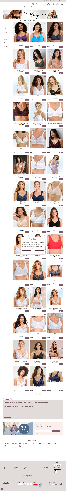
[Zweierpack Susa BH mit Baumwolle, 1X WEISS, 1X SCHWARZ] (39, 177)
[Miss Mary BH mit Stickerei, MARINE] (39, 45)
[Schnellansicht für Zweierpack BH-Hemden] (27, 100)
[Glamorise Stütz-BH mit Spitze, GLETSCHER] (21, 336)
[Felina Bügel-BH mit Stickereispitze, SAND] (53, 230)
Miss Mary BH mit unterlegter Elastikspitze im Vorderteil (55, 308)
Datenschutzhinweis (37, 433)
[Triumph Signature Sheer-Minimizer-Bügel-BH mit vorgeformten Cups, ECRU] (19, 230)
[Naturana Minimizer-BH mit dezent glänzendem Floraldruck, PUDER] (21, 124)
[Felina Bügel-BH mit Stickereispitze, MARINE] (53, 98)
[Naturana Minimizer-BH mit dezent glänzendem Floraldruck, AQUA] (19, 124)
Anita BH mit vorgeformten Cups (38, 361)
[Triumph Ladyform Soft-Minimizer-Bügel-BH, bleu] (21, 45)
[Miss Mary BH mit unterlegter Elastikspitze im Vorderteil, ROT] (55, 309)
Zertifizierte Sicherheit (16, 467)
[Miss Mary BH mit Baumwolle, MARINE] (20, 203)
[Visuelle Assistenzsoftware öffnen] (60, 484)
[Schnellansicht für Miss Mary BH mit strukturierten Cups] (27, 73)
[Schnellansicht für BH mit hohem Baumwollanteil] (27, 285)
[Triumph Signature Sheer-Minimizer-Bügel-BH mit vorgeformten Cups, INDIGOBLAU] (20, 230)
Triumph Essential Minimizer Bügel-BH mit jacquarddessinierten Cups (38, 70)
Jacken (4, 467)
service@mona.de (38, 454)
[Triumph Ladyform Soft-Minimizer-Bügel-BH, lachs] (22, 45)
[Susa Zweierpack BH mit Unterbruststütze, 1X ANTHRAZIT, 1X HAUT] (53, 283)
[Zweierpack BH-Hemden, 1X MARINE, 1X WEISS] (22, 98)
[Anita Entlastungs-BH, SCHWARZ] (56, 362)
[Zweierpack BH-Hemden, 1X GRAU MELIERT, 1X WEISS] (19, 98)
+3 (23, 124)
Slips (4, 42)
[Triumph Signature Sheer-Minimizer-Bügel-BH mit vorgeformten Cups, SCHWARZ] (22, 230)
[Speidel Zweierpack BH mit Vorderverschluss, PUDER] (37, 230)
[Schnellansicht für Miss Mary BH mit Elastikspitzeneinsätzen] (44, 126)
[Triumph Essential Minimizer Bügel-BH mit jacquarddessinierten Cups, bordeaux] (37, 71)
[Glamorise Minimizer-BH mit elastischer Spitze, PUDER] (21, 256)
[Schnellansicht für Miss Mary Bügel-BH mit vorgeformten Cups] (27, 311)
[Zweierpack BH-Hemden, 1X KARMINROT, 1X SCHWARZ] (21, 98)
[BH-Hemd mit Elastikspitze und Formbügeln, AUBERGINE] (52, 177)
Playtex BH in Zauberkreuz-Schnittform (38, 149)
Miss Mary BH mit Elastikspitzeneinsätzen (38, 123)
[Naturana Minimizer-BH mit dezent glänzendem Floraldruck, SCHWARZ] (22, 124)
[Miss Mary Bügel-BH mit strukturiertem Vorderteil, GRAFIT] (21, 177)
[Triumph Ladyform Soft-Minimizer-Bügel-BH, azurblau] (20, 45)
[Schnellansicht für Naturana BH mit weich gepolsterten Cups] (27, 152)
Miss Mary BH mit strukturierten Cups (21, 70)
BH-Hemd (5, 25)
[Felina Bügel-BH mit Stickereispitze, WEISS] (56, 98)
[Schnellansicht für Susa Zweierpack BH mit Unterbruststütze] (61, 285)
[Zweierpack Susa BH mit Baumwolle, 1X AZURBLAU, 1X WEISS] (35, 177)
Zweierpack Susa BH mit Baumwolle (38, 176)
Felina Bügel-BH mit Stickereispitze (55, 229)
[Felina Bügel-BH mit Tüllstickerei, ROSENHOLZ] (53, 71)
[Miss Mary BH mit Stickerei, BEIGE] (36, 45)
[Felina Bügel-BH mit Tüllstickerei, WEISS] (56, 71)
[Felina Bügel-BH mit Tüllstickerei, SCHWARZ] (54, 71)
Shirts (4, 468)
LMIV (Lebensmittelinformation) (28, 475)
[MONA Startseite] (32, 4)
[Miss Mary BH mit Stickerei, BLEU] (37, 45)
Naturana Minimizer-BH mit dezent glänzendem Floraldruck (21, 123)
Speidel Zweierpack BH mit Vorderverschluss (38, 229)
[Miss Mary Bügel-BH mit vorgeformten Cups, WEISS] (21, 309)
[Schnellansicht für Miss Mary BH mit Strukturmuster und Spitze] (44, 205)
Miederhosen (5, 38)
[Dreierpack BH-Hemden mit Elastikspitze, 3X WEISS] (39, 309)
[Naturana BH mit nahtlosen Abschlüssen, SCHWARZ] (54, 256)
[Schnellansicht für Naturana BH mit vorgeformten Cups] (61, 205)
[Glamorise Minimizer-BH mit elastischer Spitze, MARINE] (20, 256)
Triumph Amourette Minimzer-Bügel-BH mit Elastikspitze (55, 149)
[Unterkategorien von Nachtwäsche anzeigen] (10, 39)
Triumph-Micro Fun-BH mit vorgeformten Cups (21, 387)
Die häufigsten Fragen (54, 454)
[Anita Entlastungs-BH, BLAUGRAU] (54, 45)
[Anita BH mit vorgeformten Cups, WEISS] (40, 362)
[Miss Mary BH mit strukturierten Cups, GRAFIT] (21, 71)
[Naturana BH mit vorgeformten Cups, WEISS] (55, 203)
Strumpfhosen (5, 45)
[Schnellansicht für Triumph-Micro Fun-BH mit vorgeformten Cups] (27, 390)
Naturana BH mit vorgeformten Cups (54, 202)
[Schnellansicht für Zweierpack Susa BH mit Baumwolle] (44, 179)
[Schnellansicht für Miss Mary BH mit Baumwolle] (27, 205)
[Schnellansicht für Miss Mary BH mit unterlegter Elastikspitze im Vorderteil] (61, 311)
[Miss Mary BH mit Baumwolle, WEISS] (21, 203)
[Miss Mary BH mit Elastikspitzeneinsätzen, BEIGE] (35, 124)
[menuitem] (20, 7)
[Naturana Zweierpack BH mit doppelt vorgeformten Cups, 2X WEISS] (39, 336)
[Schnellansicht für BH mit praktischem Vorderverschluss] (61, 390)
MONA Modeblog (46, 467)
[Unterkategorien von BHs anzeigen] (10, 24)
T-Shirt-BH (5, 32)
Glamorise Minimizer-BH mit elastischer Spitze (21, 255)
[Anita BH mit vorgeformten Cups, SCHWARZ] (39, 362)
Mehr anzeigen (8, 417)
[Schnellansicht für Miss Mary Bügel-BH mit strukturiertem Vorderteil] (27, 179)
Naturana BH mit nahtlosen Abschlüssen (55, 255)
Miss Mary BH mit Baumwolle (21, 202)
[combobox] (10, 4)
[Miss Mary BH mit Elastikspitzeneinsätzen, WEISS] (39, 124)
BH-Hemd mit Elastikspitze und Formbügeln (55, 176)
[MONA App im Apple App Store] (55, 469)
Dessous (5, 35)
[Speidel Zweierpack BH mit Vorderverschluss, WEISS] (38, 230)
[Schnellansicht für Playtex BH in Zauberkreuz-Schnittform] (44, 152)
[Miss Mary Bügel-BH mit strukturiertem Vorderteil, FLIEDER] (20, 177)
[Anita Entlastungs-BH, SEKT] (39, 256)
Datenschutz (25, 468)
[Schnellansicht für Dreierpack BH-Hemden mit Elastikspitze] (44, 311)
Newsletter (15, 469)
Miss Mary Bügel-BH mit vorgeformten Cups (21, 308)
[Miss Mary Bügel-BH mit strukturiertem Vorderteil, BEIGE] (19, 177)
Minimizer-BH (6, 31)
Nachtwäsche (5, 39)
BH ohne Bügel (6, 29)
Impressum (25, 467)
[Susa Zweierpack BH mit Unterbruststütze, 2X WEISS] (55, 283)
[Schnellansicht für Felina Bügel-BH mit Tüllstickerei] (61, 73)
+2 (23, 230)
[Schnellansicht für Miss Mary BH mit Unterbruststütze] (44, 100)
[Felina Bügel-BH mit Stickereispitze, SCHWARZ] (54, 98)
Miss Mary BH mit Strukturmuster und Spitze (38, 202)
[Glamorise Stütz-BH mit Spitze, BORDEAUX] (20, 336)
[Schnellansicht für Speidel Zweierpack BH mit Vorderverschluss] (44, 232)
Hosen (4, 469)
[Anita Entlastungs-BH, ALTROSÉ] (53, 45)
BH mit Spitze (6, 28)
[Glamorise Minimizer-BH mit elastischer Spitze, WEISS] (22, 256)
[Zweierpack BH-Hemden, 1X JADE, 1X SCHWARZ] (20, 98)
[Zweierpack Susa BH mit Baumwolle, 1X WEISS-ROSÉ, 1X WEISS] (40, 177)
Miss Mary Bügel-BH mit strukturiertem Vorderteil (21, 176)
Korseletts (5, 36)
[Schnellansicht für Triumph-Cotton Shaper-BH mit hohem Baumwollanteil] (61, 126)
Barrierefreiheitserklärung (27, 476)
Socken (4, 43)
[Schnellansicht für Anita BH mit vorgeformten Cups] (44, 364)
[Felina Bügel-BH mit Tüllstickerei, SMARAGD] (55, 71)
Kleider (4, 472)
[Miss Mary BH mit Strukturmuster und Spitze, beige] (35, 203)
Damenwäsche (6, 22)
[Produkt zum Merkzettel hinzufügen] (28, 23)
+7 (23, 45)
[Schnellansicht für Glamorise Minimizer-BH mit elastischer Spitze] (27, 258)
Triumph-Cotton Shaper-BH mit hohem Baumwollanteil (55, 123)
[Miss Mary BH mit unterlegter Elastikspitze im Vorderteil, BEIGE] (54, 309)
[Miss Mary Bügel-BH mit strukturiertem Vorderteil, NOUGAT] (22, 177)
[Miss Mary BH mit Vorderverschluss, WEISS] (39, 283)
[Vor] (41, 394)
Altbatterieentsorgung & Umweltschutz (27, 472)
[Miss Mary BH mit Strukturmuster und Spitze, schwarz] (39, 203)
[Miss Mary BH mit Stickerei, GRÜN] (38, 45)
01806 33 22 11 (22, 454)
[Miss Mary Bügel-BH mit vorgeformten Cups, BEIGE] (20, 309)
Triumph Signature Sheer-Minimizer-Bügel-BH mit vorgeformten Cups (21, 229)
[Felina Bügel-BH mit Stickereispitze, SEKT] (55, 98)
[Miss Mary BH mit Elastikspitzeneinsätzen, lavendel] (40, 124)
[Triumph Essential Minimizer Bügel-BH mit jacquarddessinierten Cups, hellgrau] (39, 71)
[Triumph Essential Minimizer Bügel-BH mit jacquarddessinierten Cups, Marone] (36, 71)
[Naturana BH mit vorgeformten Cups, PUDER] (54, 203)
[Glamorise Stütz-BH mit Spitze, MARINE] (22, 336)
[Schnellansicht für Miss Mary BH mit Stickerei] (44, 47)
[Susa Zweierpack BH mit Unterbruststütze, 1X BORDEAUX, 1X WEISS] (54, 283)
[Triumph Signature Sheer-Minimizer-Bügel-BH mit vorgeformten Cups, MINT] (21, 230)
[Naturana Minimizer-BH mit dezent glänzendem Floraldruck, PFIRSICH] (20, 124)
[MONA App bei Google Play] (59, 469)
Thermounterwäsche (6, 46)
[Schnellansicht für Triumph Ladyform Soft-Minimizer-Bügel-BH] (27, 47)
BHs (4, 24)
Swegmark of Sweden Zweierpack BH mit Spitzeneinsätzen (38, 387)
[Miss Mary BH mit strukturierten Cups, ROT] (22, 71)
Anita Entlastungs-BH (38, 255)
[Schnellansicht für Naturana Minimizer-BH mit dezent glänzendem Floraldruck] (27, 126)
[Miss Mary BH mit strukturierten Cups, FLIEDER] (20, 71)
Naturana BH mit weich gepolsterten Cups (21, 149)
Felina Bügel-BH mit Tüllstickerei (55, 70)
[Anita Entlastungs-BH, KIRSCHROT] (55, 45)
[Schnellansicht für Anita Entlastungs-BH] (61, 47)
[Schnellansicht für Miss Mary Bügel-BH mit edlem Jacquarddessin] (27, 364)
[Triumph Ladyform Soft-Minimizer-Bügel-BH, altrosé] (19, 45)
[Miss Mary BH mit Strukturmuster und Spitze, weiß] (40, 203)
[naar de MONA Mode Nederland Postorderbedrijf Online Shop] (8, 483)
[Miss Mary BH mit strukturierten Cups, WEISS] (23, 71)
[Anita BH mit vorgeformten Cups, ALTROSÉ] (35, 362)
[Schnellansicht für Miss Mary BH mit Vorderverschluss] (44, 285)
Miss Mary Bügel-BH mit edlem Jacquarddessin (21, 361)
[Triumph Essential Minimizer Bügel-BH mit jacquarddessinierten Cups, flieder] (38, 71)
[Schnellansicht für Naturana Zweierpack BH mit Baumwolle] (61, 338)
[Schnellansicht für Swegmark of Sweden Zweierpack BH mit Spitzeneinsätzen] (44, 390)
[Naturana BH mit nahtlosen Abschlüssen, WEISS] (55, 256)
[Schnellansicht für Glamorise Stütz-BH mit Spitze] (27, 338)
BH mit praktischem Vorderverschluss (55, 387)
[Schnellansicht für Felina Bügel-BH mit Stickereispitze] (61, 100)
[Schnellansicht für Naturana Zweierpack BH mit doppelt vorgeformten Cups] (44, 338)
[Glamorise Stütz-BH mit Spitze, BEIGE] (19, 336)
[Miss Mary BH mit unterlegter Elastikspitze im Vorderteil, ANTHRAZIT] (53, 309)
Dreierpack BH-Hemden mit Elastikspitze (38, 308)
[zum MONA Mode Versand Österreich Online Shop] (4, 483)
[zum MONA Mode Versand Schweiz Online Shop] (6, 483)
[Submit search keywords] (17, 4)
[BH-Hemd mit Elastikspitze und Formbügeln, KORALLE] (56, 177)
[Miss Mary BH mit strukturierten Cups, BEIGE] (19, 71)
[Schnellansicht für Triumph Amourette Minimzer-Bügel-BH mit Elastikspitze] (61, 152)
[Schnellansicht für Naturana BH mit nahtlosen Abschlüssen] (61, 258)
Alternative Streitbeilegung (27, 474)
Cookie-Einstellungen (26, 469)
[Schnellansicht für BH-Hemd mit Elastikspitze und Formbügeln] (61, 179)
